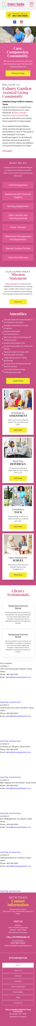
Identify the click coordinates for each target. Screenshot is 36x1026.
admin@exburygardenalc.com (18, 677)
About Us (18, 302)
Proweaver (23, 1017)
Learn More (18, 381)
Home (18, 965)
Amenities (18, 981)
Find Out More (18, 73)
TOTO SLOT (7, 151)
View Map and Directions (10, 702)
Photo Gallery (18, 992)
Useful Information (18, 987)
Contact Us (18, 1003)
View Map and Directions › (18, 932)
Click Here (18, 430)
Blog (18, 997)
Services (18, 976)
